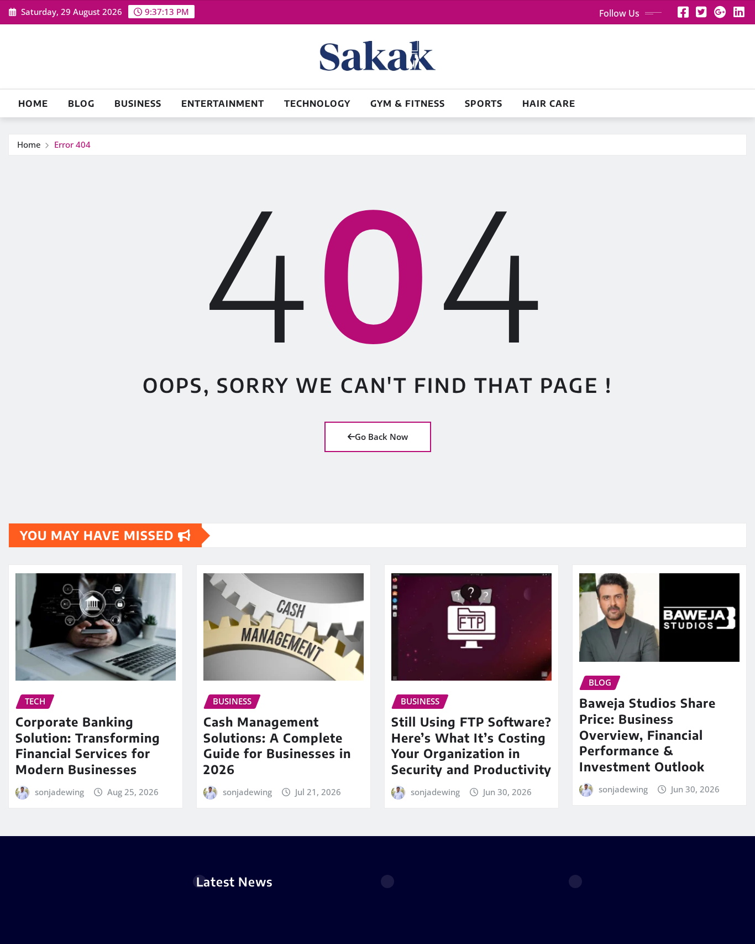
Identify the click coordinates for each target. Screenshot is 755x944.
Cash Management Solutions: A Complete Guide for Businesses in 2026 (277, 745)
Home (33, 103)
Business (137, 103)
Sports (483, 103)
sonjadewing (59, 791)
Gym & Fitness (407, 103)
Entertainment (222, 103)
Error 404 (72, 144)
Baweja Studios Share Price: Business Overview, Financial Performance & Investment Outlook (647, 734)
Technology (317, 103)
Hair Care (548, 103)
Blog (81, 103)
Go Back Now (381, 436)
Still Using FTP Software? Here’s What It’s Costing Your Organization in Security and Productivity (471, 745)
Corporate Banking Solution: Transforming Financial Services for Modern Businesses (87, 745)
